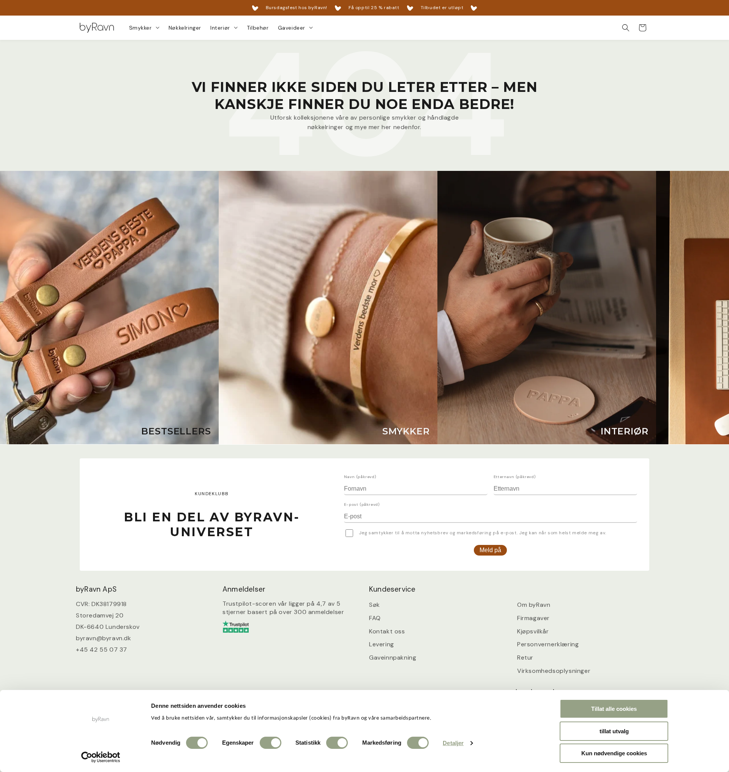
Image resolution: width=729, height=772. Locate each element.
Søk (374, 605)
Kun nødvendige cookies (614, 753)
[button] (144, 28)
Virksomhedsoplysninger (553, 671)
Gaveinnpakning (392, 657)
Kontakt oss (387, 631)
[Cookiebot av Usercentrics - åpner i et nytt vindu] (101, 757)
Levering (381, 645)
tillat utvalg (614, 731)
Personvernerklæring (548, 645)
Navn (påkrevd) (360, 476)
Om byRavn (533, 605)
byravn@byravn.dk (103, 638)
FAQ (375, 618)
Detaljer (453, 743)
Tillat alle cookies (614, 709)
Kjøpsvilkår (533, 631)
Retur (525, 657)
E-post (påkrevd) (362, 504)
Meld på (490, 550)
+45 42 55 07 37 (101, 650)
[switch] (270, 743)
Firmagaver (533, 618)
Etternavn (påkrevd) (514, 476)
